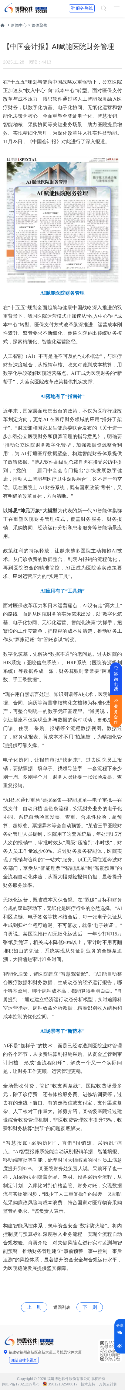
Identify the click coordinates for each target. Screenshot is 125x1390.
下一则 (90, 1307)
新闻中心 (19, 25)
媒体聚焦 (39, 25)
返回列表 (61, 1307)
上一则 (34, 1307)
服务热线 (82, 8)
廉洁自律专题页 (24, 1360)
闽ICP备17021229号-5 (20, 1384)
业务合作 (116, 711)
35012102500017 (63, 1384)
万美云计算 (108, 1384)
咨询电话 (116, 679)
